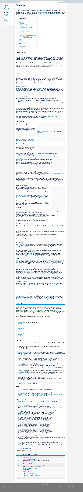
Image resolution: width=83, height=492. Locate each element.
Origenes (28, 203)
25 (63, 278)
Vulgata (31, 65)
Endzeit (19, 324)
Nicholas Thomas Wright (26, 271)
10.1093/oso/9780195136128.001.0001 (36, 351)
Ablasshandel (57, 231)
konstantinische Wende (20, 196)
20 (22, 255)
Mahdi (19, 329)
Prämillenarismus (60, 245)
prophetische (52, 9)
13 (45, 189)
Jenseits (42, 116)
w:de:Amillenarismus (37, 466)
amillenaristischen (45, 131)
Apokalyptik (45, 105)
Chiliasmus (20, 323)
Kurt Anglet (28, 283)
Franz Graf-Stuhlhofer (22, 345)
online (29, 448)
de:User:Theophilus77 (33, 460)
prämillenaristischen (45, 153)
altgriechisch (29, 7)
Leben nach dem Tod (58, 295)
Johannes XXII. (19, 219)
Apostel (31, 139)
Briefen (28, 140)
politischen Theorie (36, 284)
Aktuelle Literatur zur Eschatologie (24, 390)
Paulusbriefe (61, 173)
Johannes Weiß (40, 260)
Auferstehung (38, 299)
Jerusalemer (37, 82)
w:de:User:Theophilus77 (33, 465)
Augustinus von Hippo (20, 191)
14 (42, 196)
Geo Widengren (23, 401)
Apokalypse (20, 322)
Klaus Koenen (22, 407)
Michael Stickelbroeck (22, 372)
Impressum (36, 489)
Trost (33, 111)
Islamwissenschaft (19, 297)
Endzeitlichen (40, 9)
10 (21, 176)
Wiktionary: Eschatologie (23, 389)
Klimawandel (34, 287)
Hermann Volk (20, 376)
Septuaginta (59, 64)
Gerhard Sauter (23, 402)
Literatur (27, 284)
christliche (24, 12)
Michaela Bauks (35, 392)
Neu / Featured (6, 9)
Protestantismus (41, 12)
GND (27, 450)
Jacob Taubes (20, 373)
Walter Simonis (20, 370)
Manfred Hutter (23, 442)
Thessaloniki (45, 158)
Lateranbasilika (58, 214)
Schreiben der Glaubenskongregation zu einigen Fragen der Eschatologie (31, 336)
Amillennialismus (24, 195)
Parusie (19, 335)
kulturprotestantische (32, 253)
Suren (25, 296)
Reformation (22, 244)
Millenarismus (39, 132)
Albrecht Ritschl (26, 255)
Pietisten (33, 251)
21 (22, 257)
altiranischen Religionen (45, 13)
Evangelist (20, 171)
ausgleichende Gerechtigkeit (53, 112)
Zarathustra (57, 13)
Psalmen (55, 82)
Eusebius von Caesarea (40, 195)
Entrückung (18, 158)
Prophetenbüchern (38, 88)
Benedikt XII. (42, 219)
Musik (30, 284)
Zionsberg (33, 83)
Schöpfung (45, 10)
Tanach (46, 98)
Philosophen (52, 284)
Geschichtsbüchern (50, 88)
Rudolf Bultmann (55, 262)
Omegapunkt (20, 334)
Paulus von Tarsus (19, 140)
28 (20, 306)
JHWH (22, 85)
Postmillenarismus (27, 246)
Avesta (52, 13)
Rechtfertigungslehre (49, 228)
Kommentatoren (49, 296)
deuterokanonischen (20, 64)
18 (32, 235)
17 (19, 232)
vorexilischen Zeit (19, 89)
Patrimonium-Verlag (45, 367)
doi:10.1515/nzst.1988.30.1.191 (25, 405)
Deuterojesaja (39, 91)
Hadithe (31, 297)
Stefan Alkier (47, 392)
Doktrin (28, 295)
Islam (17, 14)
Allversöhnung (44, 202)
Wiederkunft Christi (19, 144)
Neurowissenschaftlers (20, 285)
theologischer (21, 9)
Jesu (31, 98)
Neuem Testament (55, 283)
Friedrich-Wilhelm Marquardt (23, 352)
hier (10, 486)
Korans (29, 296)
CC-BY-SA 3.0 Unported (47, 484)
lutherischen (35, 12)
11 (18, 180)
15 (27, 204)
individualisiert (54, 115)
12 (19, 181)
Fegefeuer (29, 214)
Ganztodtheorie (20, 325)
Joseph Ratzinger (21, 365)
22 (50, 262)
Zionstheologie (25, 83)
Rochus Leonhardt (23, 406)
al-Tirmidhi (23, 298)
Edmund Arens (20, 342)
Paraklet (41, 177)
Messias (19, 330)
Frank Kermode (20, 349)
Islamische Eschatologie (26, 293)
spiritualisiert (48, 115)
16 (45, 219)
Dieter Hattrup (20, 348)
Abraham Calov (23, 58)
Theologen (44, 297)
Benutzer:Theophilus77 (27, 471)
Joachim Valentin (21, 375)
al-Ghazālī (56, 297)
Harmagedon (20, 327)
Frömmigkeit (56, 116)
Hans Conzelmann (23, 410)
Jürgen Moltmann (58, 268)
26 (37, 286)
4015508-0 (30, 450)
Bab (45, 311)
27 (47, 299)
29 (29, 314)
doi (27, 351)
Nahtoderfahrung (21, 333)
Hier (15, 486)
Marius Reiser (20, 367)
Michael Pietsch (41, 392)
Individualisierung (49, 116)
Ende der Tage (42, 295)
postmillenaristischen (45, 142)
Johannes (24, 171)
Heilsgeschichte (21, 328)
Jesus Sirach (28, 64)
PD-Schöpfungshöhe (30, 473)
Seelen (33, 216)
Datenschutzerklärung (44, 489)
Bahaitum (32, 306)
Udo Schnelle (22, 413)
